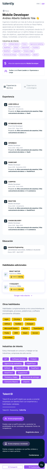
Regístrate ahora (32, 432)
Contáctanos (34, 455)
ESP (43, 4)
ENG (38, 4)
